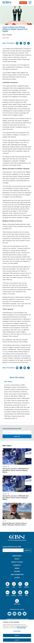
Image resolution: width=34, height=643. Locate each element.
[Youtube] (9, 614)
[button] (29, 2)
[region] (17, 631)
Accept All (17, 640)
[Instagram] (19, 614)
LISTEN (17, 577)
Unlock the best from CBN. (12, 428)
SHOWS (17, 571)
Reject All (17, 635)
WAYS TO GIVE (17, 562)
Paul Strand (7, 35)
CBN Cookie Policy (21, 628)
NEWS (17, 568)
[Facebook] (17, 43)
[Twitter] (21, 43)
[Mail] (24, 43)
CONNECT (17, 565)
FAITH (17, 559)
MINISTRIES (17, 556)
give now (23, 2)
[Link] (28, 43)
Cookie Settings (17, 631)
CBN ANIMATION (17, 574)
